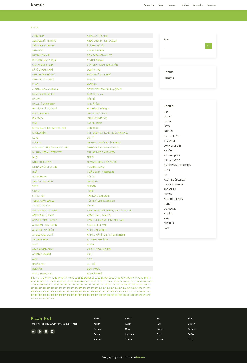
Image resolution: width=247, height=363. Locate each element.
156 (44, 291)
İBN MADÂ (38, 118)
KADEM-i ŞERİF (172, 155)
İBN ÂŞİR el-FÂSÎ (40, 113)
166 (84, 291)
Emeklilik (198, 5)
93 (40, 284)
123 (32, 288)
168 (92, 291)
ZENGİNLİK (38, 35)
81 (129, 281)
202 (108, 295)
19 (73, 277)
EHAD (35, 84)
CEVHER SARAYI (95, 60)
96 (49, 284)
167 (88, 291)
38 (127, 277)
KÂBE (167, 228)
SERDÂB (91, 186)
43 (142, 277)
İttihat (128, 318)
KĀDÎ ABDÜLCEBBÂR (175, 179)
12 (53, 277)
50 (40, 281)
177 (128, 291)
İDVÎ (34, 123)
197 (88, 295)
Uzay (127, 329)
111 (105, 284)
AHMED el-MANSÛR (43, 229)
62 (75, 281)
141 (104, 288)
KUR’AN (168, 194)
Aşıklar (97, 323)
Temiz (159, 334)
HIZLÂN (168, 213)
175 (120, 291)
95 (46, 284)
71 (100, 281)
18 (70, 277)
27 (96, 277)
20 (76, 277)
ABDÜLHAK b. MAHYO (99, 215)
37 (125, 277)
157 (48, 291)
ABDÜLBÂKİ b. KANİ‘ (43, 215)
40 (133, 277)
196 (84, 295)
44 (145, 277)
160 (60, 291)
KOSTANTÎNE (39, 132)
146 (124, 288)
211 (144, 295)
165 (80, 291)
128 (52, 288)
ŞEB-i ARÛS (38, 195)
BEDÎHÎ (91, 263)
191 (64, 295)
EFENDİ (91, 79)
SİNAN (35, 191)
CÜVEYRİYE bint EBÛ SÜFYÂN (102, 64)
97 (52, 284)
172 (108, 291)
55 (55, 281)
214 (36, 298)
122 (149, 284)
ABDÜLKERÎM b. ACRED (44, 220)
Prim (190, 318)
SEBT (35, 186)
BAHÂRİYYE (38, 263)
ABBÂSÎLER (170, 189)
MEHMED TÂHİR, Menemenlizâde (50, 147)
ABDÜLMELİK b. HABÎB (44, 225)
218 (52, 298)
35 (119, 277)
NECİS (90, 157)
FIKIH (167, 218)
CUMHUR (169, 223)
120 (141, 284)
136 (84, 288)
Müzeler (97, 339)
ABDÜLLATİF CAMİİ (97, 35)
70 (98, 281)
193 (72, 295)
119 (137, 284)
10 (47, 277)
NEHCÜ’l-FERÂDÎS (173, 199)
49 (38, 281)
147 (128, 288)
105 (81, 284)
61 (72, 281)
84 (138, 281)
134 (76, 288)
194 (76, 295)
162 (68, 291)
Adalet (97, 318)
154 (36, 291)
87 (146, 281)
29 (102, 277)
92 (38, 284)
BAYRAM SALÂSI (41, 55)
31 (107, 277)
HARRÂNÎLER (94, 103)
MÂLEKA (36, 142)
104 (77, 284)
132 (68, 288)
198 (92, 295)
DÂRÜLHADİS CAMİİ (42, 69)
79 (123, 281)
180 (140, 291)
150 (140, 288)
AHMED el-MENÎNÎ (97, 229)
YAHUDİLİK (170, 208)
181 (144, 291)
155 (40, 291)
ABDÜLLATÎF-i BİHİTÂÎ (44, 40)
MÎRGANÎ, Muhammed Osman (103, 147)
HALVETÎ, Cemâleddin (43, 103)
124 (36, 288)
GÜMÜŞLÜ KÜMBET (43, 94)
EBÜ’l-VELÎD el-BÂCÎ (43, 79)
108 (93, 284)
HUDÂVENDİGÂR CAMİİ (44, 108)
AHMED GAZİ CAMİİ (42, 234)
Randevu (211, 5)
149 (136, 288)
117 (129, 284)
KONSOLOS (93, 128)
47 (32, 281)
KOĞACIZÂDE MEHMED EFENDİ (49, 128)
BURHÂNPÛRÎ (94, 273)
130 (60, 288)
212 (148, 295)
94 (43, 284)
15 (62, 277)
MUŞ (34, 157)
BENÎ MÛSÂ (93, 268)
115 (121, 284)
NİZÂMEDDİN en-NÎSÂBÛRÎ (101, 162)
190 (60, 295)
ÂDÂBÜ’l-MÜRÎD (95, 45)
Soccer (160, 339)
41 (136, 277)
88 (149, 281)
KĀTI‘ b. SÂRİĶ (94, 123)
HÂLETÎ (91, 98)
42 (139, 277)
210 (140, 295)
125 (40, 288)
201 (104, 295)
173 (112, 291)
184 (36, 295)
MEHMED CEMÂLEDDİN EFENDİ (104, 142)
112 (109, 284)
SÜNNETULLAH (172, 145)
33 (113, 277)
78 (120, 281)
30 (104, 277)
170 (100, 291)
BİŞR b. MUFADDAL (42, 273)
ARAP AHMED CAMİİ (43, 249)
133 (72, 288)
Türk (159, 323)
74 (109, 281)
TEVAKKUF (169, 140)
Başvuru (97, 329)
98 (55, 284)
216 (44, 298)
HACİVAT (37, 98)
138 (92, 288)
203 (112, 295)
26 (93, 277)
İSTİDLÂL (169, 131)
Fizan (161, 5)
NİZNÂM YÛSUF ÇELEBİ (44, 166)
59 (66, 281)
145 (120, 288)
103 (73, 284)
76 (115, 281)
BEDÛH (168, 150)
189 (56, 295)
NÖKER (168, 121)
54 (52, 281)
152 (148, 288)
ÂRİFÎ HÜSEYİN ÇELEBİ (99, 249)
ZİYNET (91, 205)
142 (108, 288)
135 (80, 288)
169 (96, 291)
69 (95, 281)
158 (52, 291)
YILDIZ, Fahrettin (41, 205)
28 (99, 277)
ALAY (35, 244)
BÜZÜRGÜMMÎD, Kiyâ (44, 60)
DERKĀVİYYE (93, 69)
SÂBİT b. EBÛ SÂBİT (42, 181)
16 (64, 277)
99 (58, 284)
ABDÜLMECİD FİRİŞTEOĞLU (102, 40)
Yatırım (128, 339)
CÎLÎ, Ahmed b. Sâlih (42, 64)
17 (67, 277)
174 (116, 291)
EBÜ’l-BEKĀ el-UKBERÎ (99, 74)
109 (97, 284)
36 (122, 277)
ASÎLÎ (89, 254)
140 (100, 288)
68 (92, 281)
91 (35, 284)
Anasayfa (149, 5)
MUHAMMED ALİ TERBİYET (47, 152)
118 (133, 284)
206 (124, 295)
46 (150, 277)
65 (83, 281)
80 (126, 281)
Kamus (38, 5)
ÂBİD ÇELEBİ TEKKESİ (43, 45)
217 (48, 298)
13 (56, 277)
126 (44, 288)
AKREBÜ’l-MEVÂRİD (97, 239)
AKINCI (167, 116)
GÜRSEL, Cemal (95, 94)
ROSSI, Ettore (39, 176)
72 (103, 281)
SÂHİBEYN (92, 181)
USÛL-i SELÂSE (172, 136)
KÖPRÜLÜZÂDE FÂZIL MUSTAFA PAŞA (107, 132)
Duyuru (97, 334)
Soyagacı (192, 329)
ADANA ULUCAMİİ (96, 225)
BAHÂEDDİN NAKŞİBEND (177, 165)
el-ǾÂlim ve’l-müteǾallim (45, 89)
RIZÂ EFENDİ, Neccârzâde (100, 171)
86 (143, 281)
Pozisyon (129, 334)
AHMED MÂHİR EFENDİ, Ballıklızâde (106, 234)
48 (35, 281)
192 (68, 295)
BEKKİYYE (37, 268)
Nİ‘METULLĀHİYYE (42, 162)
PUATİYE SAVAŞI (95, 166)
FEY (166, 174)
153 (32, 291)
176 (124, 291)
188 (52, 295)
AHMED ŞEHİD (40, 239)
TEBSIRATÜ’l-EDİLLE (43, 200)
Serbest (191, 323)
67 (89, 281)
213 (32, 298)
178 (132, 291)
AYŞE (35, 259)
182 (148, 291)
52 (46, 281)
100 (61, 284)
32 (110, 277)
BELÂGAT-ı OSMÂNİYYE (99, 55)
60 (69, 281)
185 (40, 295)
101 (65, 284)
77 (118, 281)
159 (56, 291)
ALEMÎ (90, 244)
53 (49, 281)
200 (100, 295)
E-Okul (185, 5)
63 (78, 281)
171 (104, 291)
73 (106, 281)
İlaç (158, 318)
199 (96, 295)
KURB (35, 137)
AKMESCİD (38, 50)
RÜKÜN (91, 176)
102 (69, 284)
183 (32, 295)
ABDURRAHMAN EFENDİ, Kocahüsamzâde (109, 210)
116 (125, 284)
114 (117, 284)
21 (79, 277)
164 (76, 291)
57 (60, 281)
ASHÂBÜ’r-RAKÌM (41, 254)
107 (89, 284)
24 (87, 277)
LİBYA (167, 126)
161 (64, 291)
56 (58, 281)
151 (144, 288)
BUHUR (168, 203)
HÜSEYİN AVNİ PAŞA (98, 108)
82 (132, 281)
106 (85, 284)
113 (113, 284)
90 (32, 284)
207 (128, 295)
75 (112, 281)
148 (132, 288)
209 (136, 295)
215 (40, 298)
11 (50, 277)
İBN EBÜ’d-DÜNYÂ (97, 113)
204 (116, 295)
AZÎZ (89, 259)
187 (48, 295)
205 (120, 295)
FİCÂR (167, 170)
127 (48, 288)
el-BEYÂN (92, 84)
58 (63, 281)
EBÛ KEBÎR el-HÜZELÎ (43, 74)
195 (80, 295)
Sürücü (191, 334)
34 (116, 277)
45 (147, 277)
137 (88, 288)
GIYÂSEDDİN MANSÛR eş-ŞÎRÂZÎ (104, 89)
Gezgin (160, 329)
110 (101, 284)
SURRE (90, 191)
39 (130, 277)
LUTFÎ (90, 137)
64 (80, 281)
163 (72, 291)
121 (145, 284)
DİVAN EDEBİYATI (173, 184)
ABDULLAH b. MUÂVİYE (44, 210)
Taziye (191, 339)
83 (135, 281)
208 (132, 295)
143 (112, 288)
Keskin (128, 323)
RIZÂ (34, 171)
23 (84, 277)
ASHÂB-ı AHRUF (95, 50)
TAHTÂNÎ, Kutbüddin (98, 195)
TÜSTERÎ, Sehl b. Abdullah (101, 200)
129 (56, 288)
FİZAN (167, 111)
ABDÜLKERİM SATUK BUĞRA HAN (105, 220)
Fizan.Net (140, 357)
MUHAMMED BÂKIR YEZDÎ (101, 152)
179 (136, 291)
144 (116, 288)
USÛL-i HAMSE (172, 160)
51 (43, 281)
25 (90, 277)
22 (82, 277)
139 (96, 288)
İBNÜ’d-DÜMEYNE (97, 118)
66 (86, 281)
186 (44, 295)
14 (59, 277)
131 (64, 288)
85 (141, 281)
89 (152, 281)
